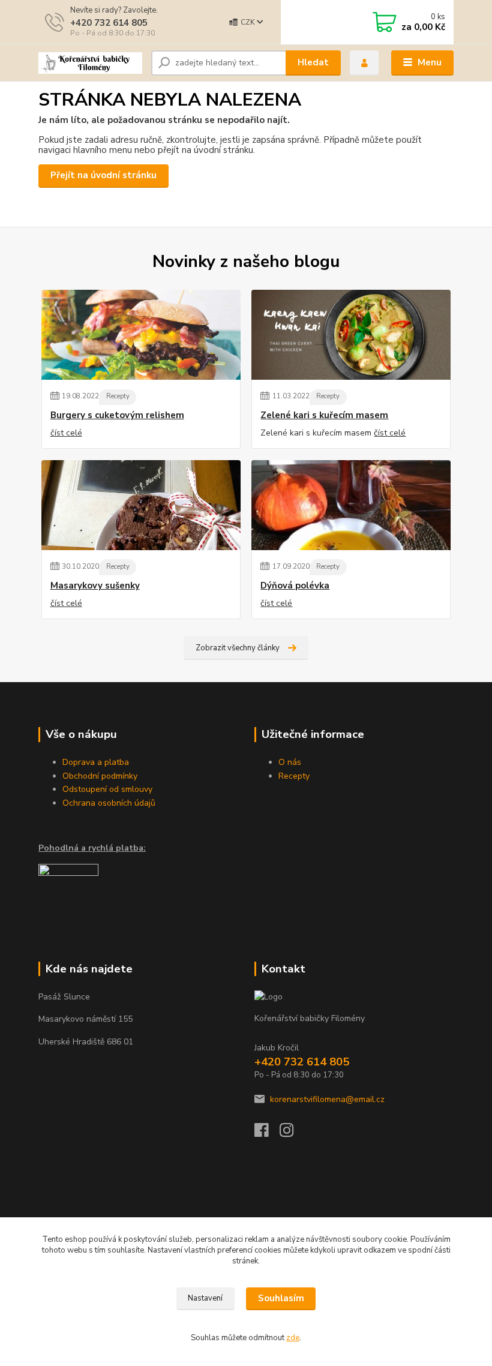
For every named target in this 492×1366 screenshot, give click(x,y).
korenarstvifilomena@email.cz (327, 1099)
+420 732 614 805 (109, 23)
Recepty (118, 396)
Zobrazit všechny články (238, 648)
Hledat (313, 62)
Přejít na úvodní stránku (103, 175)
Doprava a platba (95, 762)
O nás (289, 762)
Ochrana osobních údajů (108, 803)
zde (292, 1337)
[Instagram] (292, 1133)
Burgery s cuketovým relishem (117, 415)
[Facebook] (267, 1133)
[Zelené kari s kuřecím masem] (351, 335)
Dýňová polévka (294, 586)
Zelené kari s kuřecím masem (324, 415)
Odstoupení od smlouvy (107, 789)
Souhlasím (281, 1298)
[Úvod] (90, 63)
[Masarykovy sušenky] (141, 505)
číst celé (66, 433)
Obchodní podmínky (99, 776)
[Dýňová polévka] (351, 505)
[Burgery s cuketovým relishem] (141, 335)
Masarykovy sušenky (95, 586)
